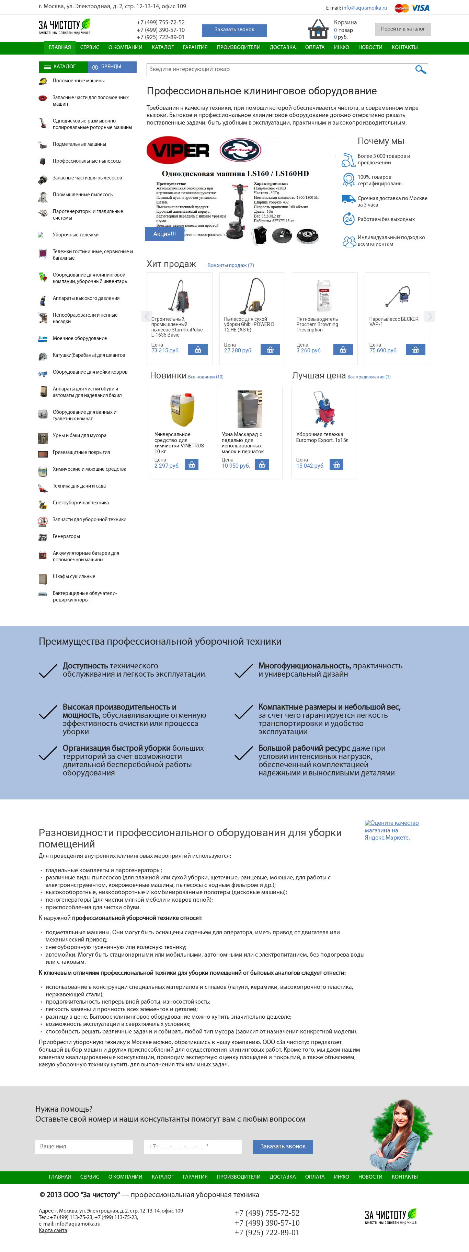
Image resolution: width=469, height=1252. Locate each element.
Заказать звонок (283, 1147)
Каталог (163, 47)
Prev (146, 316)
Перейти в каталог (403, 29)
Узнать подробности (303, 232)
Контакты (405, 47)
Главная (60, 47)
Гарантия (195, 47)
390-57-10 (161, 30)
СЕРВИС (89, 47)
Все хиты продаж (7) (231, 265)
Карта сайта (53, 1230)
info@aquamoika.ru (364, 8)
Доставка (283, 47)
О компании (125, 47)
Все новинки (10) (206, 377)
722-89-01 (161, 38)
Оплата (315, 47)
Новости (370, 47)
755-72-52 (161, 23)
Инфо (341, 47)
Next (429, 316)
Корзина (345, 23)
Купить (198, 349)
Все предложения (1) (369, 377)
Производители (239, 47)
